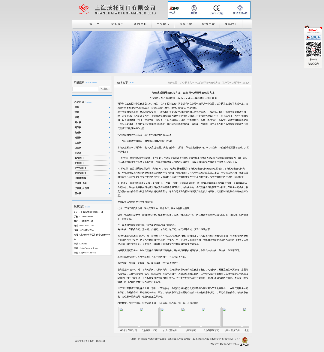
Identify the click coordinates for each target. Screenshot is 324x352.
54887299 (233, 343)
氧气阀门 (79, 158)
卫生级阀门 (80, 168)
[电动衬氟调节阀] (223, 326)
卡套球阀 (171, 339)
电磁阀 (78, 132)
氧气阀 (179, 339)
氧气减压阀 (189, 339)
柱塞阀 (78, 142)
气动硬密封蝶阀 (140, 330)
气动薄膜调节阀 (202, 330)
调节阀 (78, 127)
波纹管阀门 (80, 173)
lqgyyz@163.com (88, 252)
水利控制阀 (80, 178)
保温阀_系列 (81, 183)
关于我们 (89, 341)
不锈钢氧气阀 (202, 339)
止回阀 (78, 147)
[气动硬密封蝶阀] (140, 326)
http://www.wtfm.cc (89, 248)
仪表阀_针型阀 (82, 188)
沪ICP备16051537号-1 (229, 339)
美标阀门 (79, 163)
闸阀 (77, 107)
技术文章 (189, 82)
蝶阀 (77, 117)
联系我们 (100, 341)
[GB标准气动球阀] (119, 326)
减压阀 (78, 137)
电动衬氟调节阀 (223, 330)
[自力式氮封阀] (161, 326)
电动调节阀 (181, 330)
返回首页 (79, 341)
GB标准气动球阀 (119, 330)
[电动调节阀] (181, 326)
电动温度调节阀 (243, 330)
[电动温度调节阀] (243, 326)
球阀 (77, 112)
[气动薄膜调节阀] (202, 326)
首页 (181, 82)
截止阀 (78, 122)
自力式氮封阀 (161, 330)
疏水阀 (78, 193)
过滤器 (78, 153)
